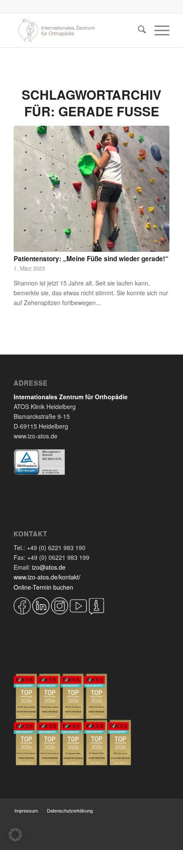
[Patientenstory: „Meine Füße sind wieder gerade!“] (91, 189)
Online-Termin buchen (43, 587)
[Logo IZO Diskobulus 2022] (76, 30)
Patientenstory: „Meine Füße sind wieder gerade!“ (91, 258)
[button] (15, 834)
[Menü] (157, 30)
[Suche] (137, 30)
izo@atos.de (49, 567)
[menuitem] (137, 30)
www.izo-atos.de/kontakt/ (47, 577)
